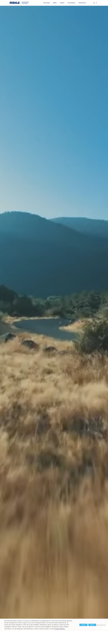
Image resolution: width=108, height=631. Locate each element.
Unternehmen (82, 3)
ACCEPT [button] (83, 624)
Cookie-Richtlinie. (60, 628)
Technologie (46, 3)
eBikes (55, 3)
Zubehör (62, 3)
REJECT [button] (92, 624)
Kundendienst (71, 3)
